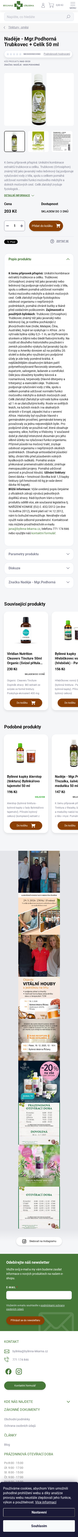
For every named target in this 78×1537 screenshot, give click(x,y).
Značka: (22, 65)
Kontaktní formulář (25, 1385)
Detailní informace (17, 195)
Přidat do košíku (42, 226)
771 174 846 (20, 1359)
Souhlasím (39, 1526)
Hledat (68, 16)
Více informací (45, 1502)
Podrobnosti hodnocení (57, 53)
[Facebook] (7, 1370)
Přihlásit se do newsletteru (25, 1320)
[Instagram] (18, 1370)
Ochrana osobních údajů (20, 1425)
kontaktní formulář (43, 533)
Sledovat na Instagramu (42, 1241)
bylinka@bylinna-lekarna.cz (30, 1351)
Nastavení (39, 1512)
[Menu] (73, 5)
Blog (7, 1444)
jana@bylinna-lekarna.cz (24, 528)
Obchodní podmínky (17, 1419)
